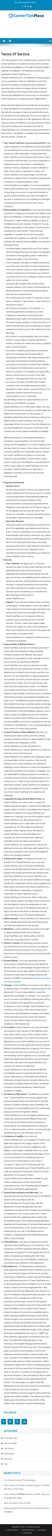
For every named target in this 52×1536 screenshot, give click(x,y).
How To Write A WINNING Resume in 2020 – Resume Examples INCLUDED (26, 1496)
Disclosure (42, 1530)
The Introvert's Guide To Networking (19, 1480)
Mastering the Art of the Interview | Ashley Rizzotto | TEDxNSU (27, 1510)
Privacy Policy (12, 1530)
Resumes (8, 1459)
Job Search (9, 1448)
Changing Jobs (10, 1438)
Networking (9, 1454)
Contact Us (27, 1533)
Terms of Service (27, 1530)
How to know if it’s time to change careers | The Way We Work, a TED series (26, 1487)
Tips (6, 1464)
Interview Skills (10, 1443)
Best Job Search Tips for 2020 (17, 1503)
